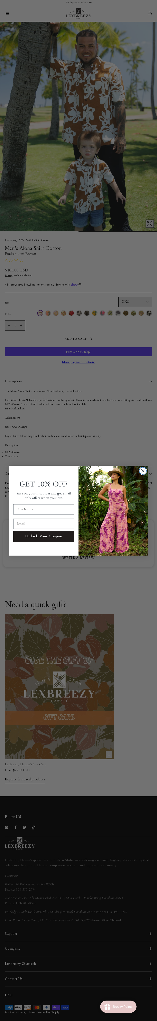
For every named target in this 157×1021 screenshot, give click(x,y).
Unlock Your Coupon (43, 536)
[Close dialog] (142, 470)
